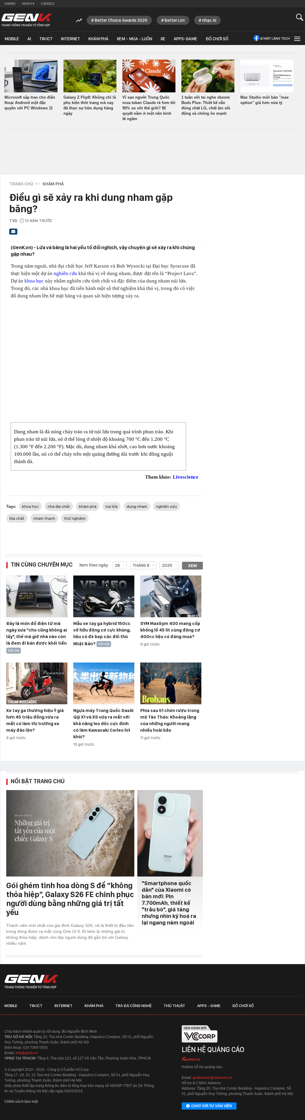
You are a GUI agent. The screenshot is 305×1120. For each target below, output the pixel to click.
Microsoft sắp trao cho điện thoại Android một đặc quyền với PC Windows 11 (29, 102)
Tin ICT (46, 38)
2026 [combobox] (167, 565)
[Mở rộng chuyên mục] (297, 38)
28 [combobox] (117, 565)
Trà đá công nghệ (133, 1005)
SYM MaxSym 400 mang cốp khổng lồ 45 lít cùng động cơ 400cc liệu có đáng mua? (170, 630)
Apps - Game (208, 1005)
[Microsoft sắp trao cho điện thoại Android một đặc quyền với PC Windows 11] (30, 76)
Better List (175, 20)
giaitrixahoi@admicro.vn (212, 1078)
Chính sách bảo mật (21, 1101)
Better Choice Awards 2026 (121, 20)
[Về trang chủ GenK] (27, 20)
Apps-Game (185, 38)
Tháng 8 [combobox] (141, 565)
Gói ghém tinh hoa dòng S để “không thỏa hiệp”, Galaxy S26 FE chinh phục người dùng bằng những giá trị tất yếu (70, 899)
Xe (163, 38)
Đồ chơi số (217, 38)
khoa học (34, 281)
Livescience (185, 477)
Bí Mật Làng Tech (275, 38)
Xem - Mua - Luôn (134, 38)
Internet (70, 38)
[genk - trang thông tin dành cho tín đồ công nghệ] (31, 982)
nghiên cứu (65, 273)
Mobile (11, 38)
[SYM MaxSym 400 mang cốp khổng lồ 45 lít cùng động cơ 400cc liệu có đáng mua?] (170, 596)
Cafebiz (47, 3)
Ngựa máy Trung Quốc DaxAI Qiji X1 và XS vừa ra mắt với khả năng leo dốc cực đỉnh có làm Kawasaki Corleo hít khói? (103, 723)
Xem (192, 565)
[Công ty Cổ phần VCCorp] (199, 1044)
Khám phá (98, 38)
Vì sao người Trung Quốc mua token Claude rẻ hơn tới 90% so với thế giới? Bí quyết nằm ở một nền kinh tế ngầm (148, 108)
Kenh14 (28, 3)
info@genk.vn (26, 1053)
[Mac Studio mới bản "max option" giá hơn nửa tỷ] (266, 76)
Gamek (9, 3)
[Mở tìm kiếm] (300, 17)
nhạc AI (209, 20)
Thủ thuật (174, 1005)
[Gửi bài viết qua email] (13, 233)
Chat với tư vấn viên (211, 1106)
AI (29, 38)
